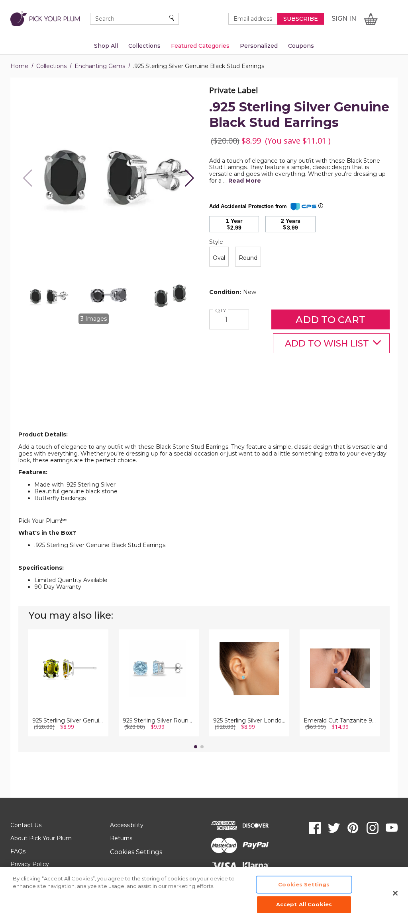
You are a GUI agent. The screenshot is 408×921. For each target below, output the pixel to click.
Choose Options (68, 680)
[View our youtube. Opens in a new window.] (392, 828)
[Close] (395, 893)
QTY (221, 310)
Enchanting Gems (100, 66)
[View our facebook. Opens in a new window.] (315, 828)
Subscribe (300, 18)
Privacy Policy (29, 864)
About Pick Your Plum (41, 838)
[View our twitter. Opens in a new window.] (334, 828)
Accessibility (126, 825)
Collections (51, 66)
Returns (121, 838)
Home (19, 66)
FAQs (18, 851)
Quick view (68, 658)
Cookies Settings (136, 852)
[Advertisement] (204, 412)
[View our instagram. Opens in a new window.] (373, 828)
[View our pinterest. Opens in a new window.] (353, 828)
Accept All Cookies (304, 904)
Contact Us (25, 825)
